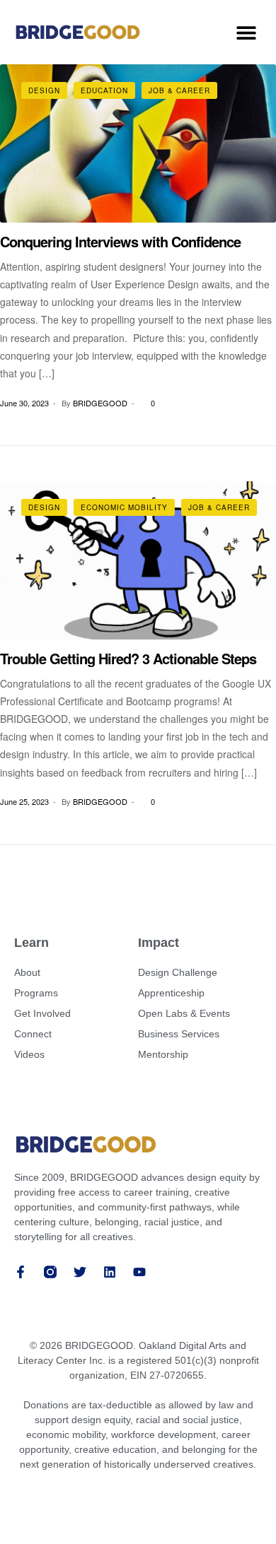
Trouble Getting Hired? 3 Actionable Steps (128, 658)
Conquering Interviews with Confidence (120, 241)
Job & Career (179, 90)
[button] (246, 32)
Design (44, 90)
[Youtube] (139, 1272)
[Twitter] (80, 1272)
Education (104, 90)
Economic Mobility (124, 507)
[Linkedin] (109, 1272)
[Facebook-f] (20, 1272)
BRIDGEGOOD (100, 402)
